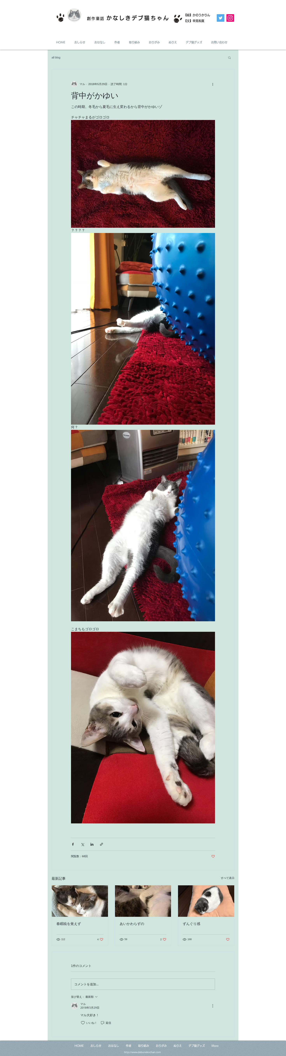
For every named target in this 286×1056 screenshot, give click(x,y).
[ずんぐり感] (206, 901)
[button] (229, 57)
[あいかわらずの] (143, 901)
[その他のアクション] (212, 84)
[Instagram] (230, 18)
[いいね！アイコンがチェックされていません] (82, 1022)
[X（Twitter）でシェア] (82, 844)
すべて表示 (227, 878)
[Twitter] (220, 18)
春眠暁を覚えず (68, 924)
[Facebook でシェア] (73, 844)
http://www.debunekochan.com (142, 1052)
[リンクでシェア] (101, 844)
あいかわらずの (132, 924)
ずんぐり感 (191, 924)
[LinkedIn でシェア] (92, 844)
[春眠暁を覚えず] (80, 901)
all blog (56, 57)
